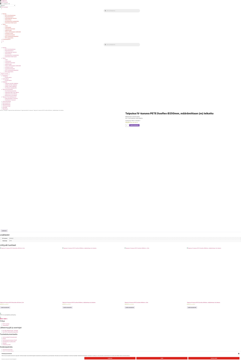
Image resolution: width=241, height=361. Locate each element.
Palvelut (4, 13)
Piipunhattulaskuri (9, 16)
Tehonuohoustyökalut (8, 89)
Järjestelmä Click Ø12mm (11, 94)
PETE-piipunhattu (9, 37)
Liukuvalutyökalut (7, 101)
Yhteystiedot (8, 27)
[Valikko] (2, 41)
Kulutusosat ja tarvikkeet (11, 95)
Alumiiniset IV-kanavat (10, 100)
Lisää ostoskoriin (134, 125)
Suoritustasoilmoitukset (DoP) (10, 340)
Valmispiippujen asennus (11, 18)
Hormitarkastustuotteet (10, 91)
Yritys (6, 25)
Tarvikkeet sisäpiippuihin (11, 88)
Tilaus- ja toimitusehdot (8, 351)
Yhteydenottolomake (10, 28)
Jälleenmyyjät (8, 30)
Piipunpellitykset (6, 104)
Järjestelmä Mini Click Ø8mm (12, 92)
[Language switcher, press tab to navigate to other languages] (8, 5)
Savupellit (5, 107)
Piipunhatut (5, 109)
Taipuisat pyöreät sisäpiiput (11, 83)
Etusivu (1, 110)
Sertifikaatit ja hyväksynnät (9, 341)
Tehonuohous (8, 19)
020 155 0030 (4, 2)
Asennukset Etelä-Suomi (11, 22)
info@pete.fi (4, 0)
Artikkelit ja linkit (9, 33)
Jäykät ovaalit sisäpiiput (11, 86)
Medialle (4, 343)
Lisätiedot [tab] (4, 230)
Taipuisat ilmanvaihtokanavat (9, 97)
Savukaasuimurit (6, 103)
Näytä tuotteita (4, 73)
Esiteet (4, 338)
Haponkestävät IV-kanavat (11, 98)
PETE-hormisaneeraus (10, 15)
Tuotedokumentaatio (10, 34)
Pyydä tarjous (8, 77)
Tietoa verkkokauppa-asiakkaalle (13, 31)
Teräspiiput (5, 75)
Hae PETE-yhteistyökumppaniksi (10, 332)
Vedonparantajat (6, 106)
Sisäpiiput (5, 81)
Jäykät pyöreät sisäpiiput (11, 85)
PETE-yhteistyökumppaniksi (11, 36)
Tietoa (4, 24)
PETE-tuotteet (6, 323)
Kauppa (5, 110)
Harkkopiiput (6, 78)
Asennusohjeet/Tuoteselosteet (10, 337)
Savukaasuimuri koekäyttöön (12, 21)
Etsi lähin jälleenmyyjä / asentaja (10, 330)
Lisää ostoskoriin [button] (5, 307)
